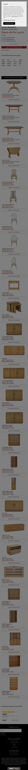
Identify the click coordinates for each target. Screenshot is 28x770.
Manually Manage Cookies (9, 20)
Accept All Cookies (9, 23)
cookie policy (14, 16)
